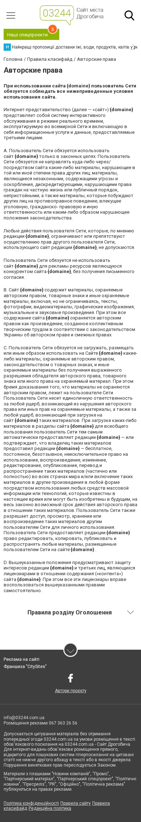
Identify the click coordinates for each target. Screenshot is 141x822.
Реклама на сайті (21, 659)
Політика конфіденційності (31, 803)
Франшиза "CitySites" (25, 666)
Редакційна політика (50, 808)
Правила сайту (75, 803)
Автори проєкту (70, 690)
